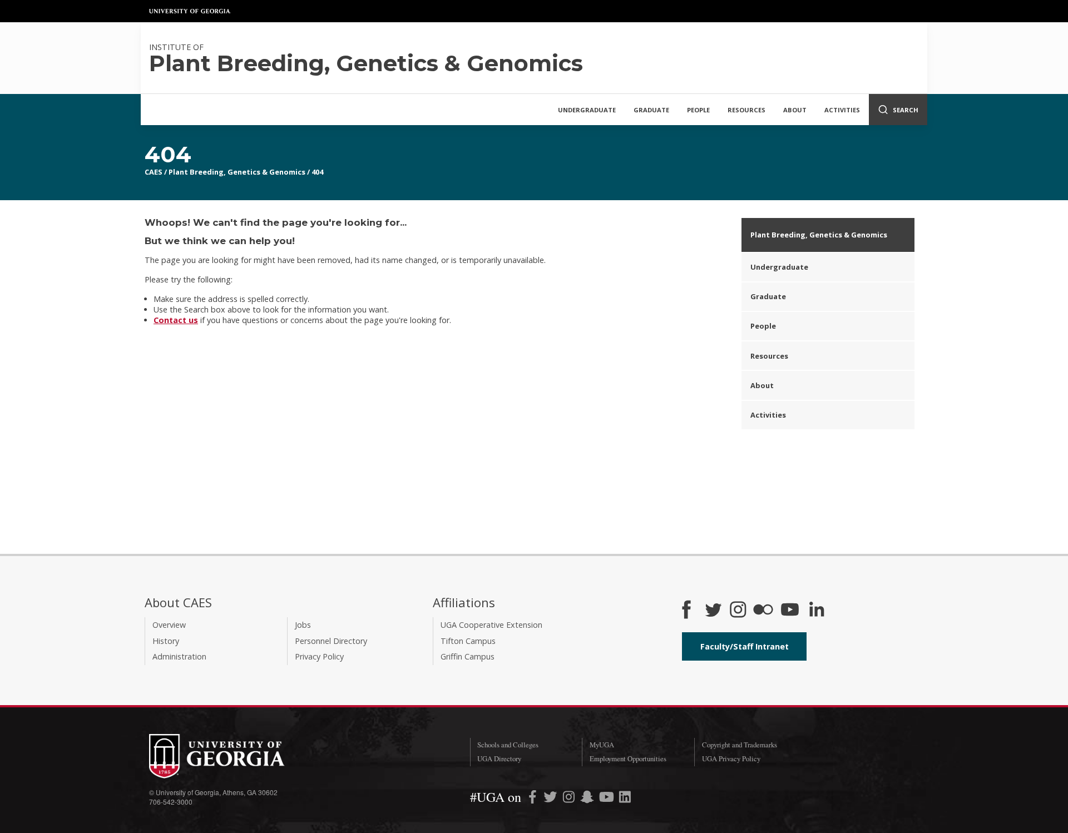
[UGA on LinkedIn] (625, 799)
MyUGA (602, 745)
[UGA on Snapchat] (587, 799)
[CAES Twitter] (713, 610)
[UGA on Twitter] (551, 799)
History (165, 641)
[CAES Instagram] (738, 610)
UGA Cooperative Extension (491, 624)
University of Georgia (190, 11)
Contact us (176, 320)
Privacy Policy (319, 656)
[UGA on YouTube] (608, 799)
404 (317, 172)
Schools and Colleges (507, 745)
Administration (179, 656)
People (698, 110)
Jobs (303, 624)
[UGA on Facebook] (534, 799)
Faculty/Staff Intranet (744, 646)
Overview (169, 624)
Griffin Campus (468, 656)
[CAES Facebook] (686, 610)
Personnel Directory (331, 641)
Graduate (651, 110)
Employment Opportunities (628, 758)
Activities (842, 110)
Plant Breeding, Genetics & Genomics (237, 172)
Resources (746, 110)
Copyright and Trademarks (739, 745)
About (795, 110)
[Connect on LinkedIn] (816, 610)
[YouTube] (790, 610)
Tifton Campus (468, 641)
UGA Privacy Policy (731, 758)
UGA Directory (499, 758)
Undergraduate (587, 110)
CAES (153, 172)
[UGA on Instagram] (570, 799)
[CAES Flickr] (763, 610)
